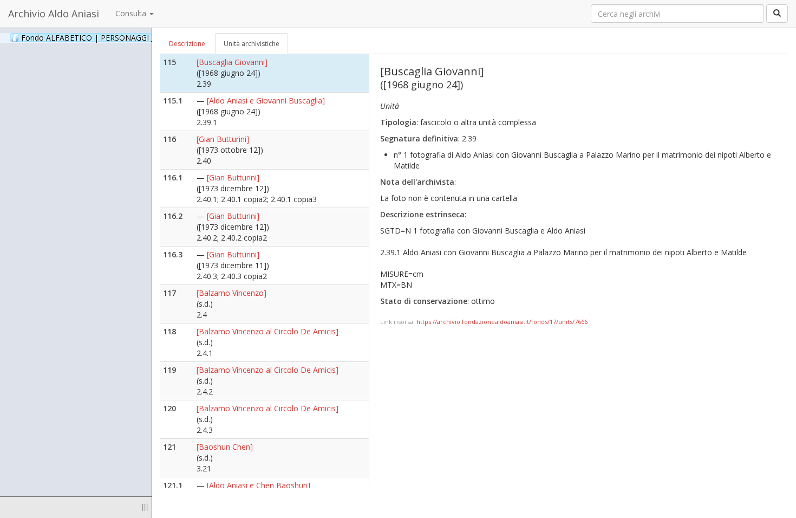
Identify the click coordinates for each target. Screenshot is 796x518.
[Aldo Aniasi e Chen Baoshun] (258, 485)
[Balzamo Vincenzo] (231, 293)
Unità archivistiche (251, 43)
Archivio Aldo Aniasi (53, 13)
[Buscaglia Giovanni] (232, 62)
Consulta (131, 13)
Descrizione (187, 43)
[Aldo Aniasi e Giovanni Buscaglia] (266, 100)
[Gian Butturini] (223, 139)
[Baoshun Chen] (225, 447)
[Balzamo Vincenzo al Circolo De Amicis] (267, 331)
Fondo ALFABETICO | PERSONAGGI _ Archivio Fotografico (136, 37)
